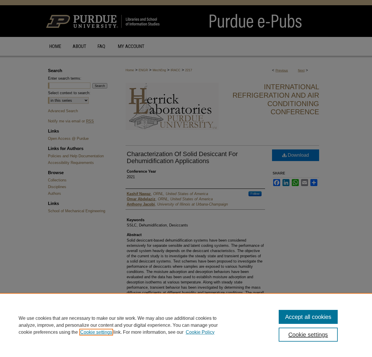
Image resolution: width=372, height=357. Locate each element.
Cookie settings (96, 332)
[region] (186, 325)
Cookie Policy (200, 332)
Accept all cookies (308, 317)
